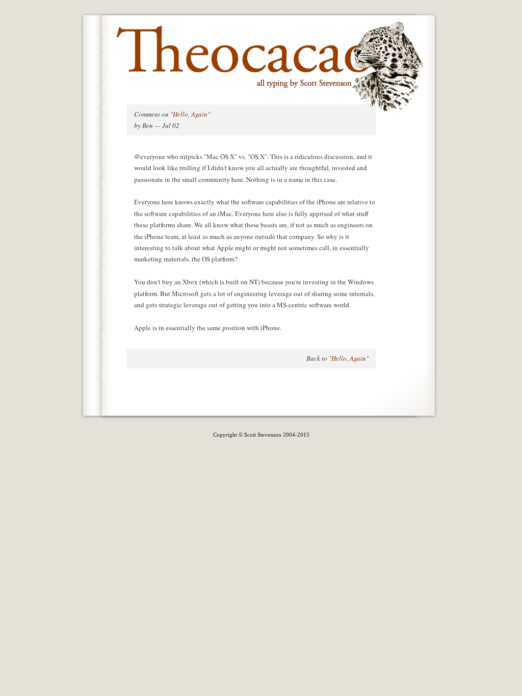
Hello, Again (190, 114)
